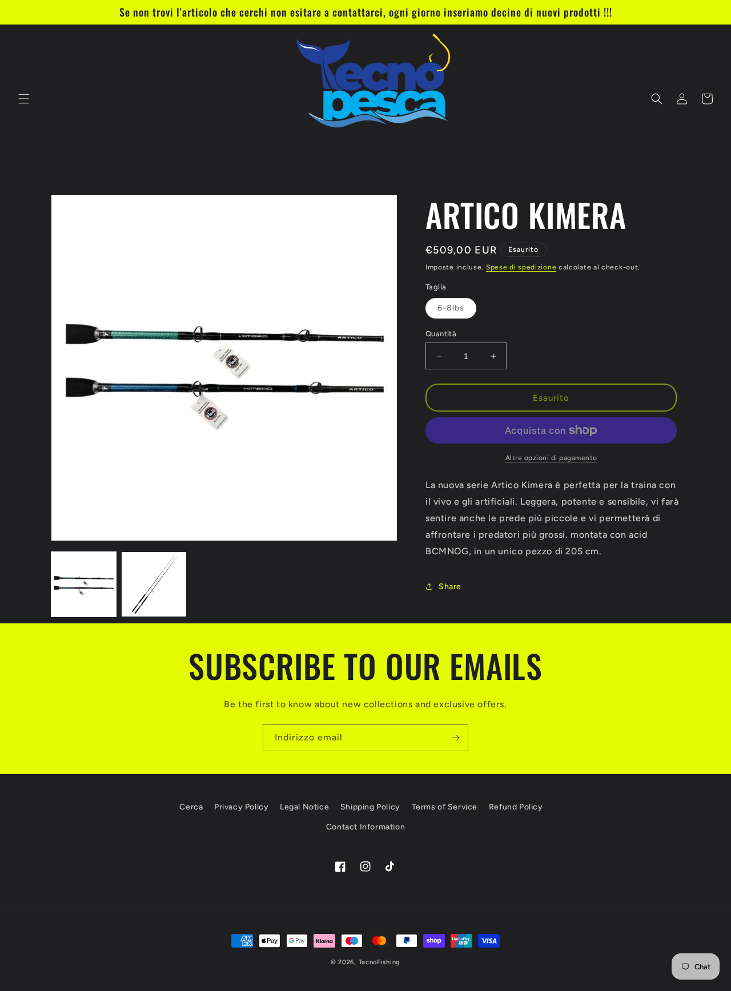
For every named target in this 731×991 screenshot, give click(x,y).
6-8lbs (456, 311)
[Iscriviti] (455, 737)
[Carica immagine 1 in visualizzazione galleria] (83, 584)
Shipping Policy (370, 807)
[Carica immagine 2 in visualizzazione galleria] (154, 584)
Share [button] (450, 586)
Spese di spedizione (521, 267)
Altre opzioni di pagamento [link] (551, 458)
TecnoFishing (379, 962)
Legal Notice (304, 807)
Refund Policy (516, 807)
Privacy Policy (241, 807)
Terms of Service (445, 807)
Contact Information (365, 827)
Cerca (191, 807)
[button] (24, 98)
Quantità (440, 333)
